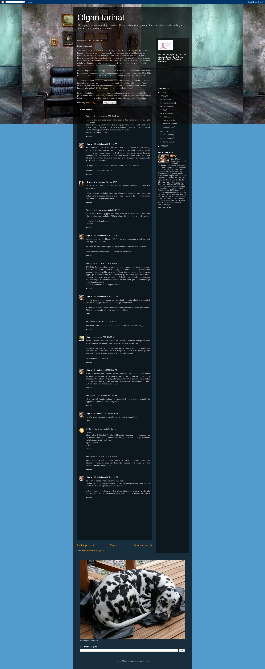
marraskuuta (168, 103)
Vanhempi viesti (143, 545)
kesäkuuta (167, 117)
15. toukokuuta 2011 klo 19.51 (104, 429)
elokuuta (166, 113)
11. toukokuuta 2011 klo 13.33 (107, 396)
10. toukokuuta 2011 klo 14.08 (108, 210)
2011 (163, 96)
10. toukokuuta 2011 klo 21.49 (103, 337)
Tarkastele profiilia (165, 208)
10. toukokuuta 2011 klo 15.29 (106, 236)
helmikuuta (167, 138)
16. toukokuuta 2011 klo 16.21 (106, 477)
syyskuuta (167, 110)
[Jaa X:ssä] (109, 102)
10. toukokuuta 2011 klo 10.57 (105, 182)
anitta (88, 429)
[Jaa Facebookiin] (112, 102)
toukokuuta (168, 120)
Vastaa (89, 136)
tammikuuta (168, 142)
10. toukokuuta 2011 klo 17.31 (106, 296)
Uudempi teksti (85, 545)
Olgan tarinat (100, 17)
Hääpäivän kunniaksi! (171, 123)
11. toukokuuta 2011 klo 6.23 (105, 370)
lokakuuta (167, 106)
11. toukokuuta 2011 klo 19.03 (106, 414)
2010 (163, 146)
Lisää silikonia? (168, 127)
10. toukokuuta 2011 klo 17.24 (108, 263)
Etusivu (114, 545)
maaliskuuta (168, 135)
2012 (163, 93)
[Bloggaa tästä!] (107, 102)
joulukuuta (167, 99)
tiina (88, 337)
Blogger (146, 661)
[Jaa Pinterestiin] (115, 102)
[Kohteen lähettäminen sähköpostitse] (104, 102)
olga (88, 144)
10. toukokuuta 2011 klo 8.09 (105, 144)
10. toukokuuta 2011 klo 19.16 (108, 322)
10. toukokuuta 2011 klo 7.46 (107, 116)
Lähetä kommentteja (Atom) (93, 551)
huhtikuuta (167, 131)
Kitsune (89, 182)
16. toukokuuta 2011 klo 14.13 (108, 457)
